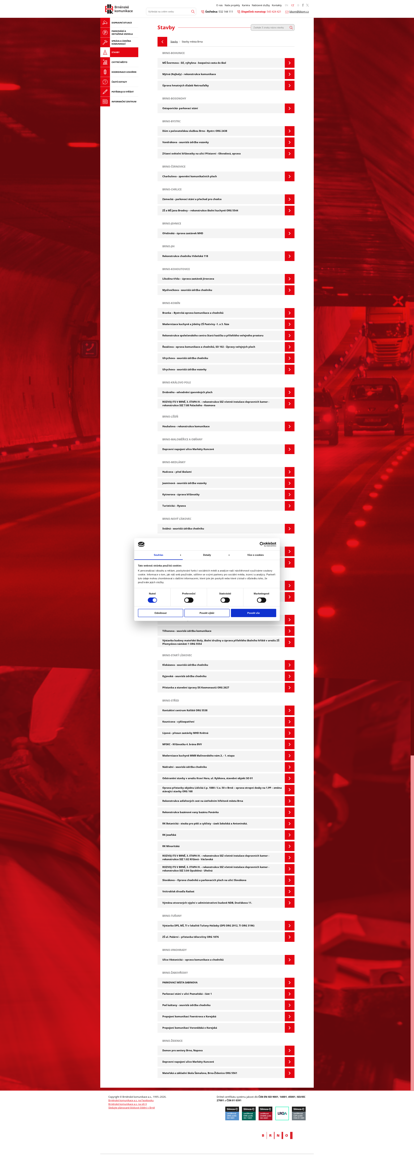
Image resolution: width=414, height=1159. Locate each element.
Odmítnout (160, 613)
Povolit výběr (207, 613)
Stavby (174, 41)
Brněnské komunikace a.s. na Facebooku (131, 1100)
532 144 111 (226, 11)
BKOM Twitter (307, 5)
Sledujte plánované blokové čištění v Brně (131, 1107)
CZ (292, 5)
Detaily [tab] (207, 555)
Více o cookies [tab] (255, 555)
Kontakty (277, 5)
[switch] (188, 600)
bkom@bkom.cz (299, 11)
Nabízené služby (261, 5)
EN (286, 5)
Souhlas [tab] (158, 555)
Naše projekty (232, 5)
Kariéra (246, 5)
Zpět (162, 42)
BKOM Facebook (302, 5)
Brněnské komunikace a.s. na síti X (127, 1104)
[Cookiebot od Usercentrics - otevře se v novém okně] (262, 544)
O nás (219, 5)
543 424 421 (274, 11)
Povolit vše (253, 613)
